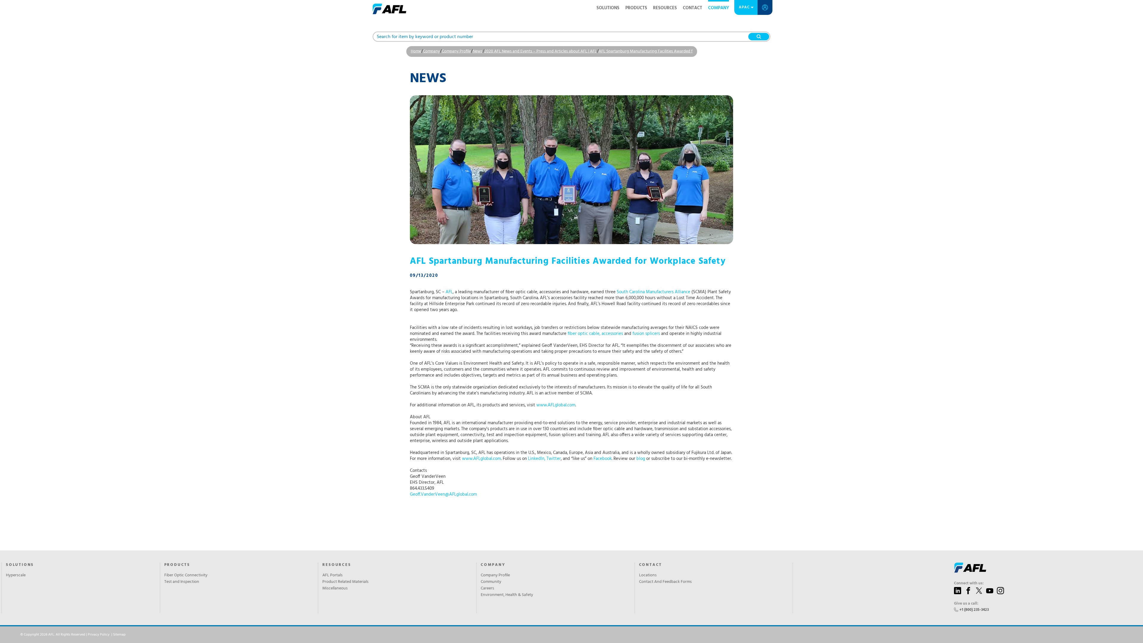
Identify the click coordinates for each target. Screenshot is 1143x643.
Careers (487, 588)
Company (718, 8)
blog (640, 459)
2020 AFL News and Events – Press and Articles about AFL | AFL (540, 51)
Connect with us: (969, 583)
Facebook (603, 459)
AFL (449, 292)
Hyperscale (16, 575)
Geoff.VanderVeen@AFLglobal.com (443, 494)
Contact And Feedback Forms (665, 582)
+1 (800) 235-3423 (974, 610)
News (478, 51)
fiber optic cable (583, 334)
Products (636, 8)
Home (416, 51)
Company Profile (456, 51)
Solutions (608, 8)
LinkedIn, (536, 459)
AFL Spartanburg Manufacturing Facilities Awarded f (646, 51)
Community (491, 582)
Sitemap (119, 635)
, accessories (611, 334)
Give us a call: (966, 603)
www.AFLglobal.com (555, 405)
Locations (648, 575)
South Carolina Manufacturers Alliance (653, 292)
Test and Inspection (181, 582)
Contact (692, 8)
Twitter (553, 459)
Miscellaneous (335, 588)
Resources (665, 8)
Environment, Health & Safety (507, 595)
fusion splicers (646, 334)
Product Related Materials (345, 582)
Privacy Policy (99, 635)
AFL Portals (332, 575)
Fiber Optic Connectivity (185, 575)
